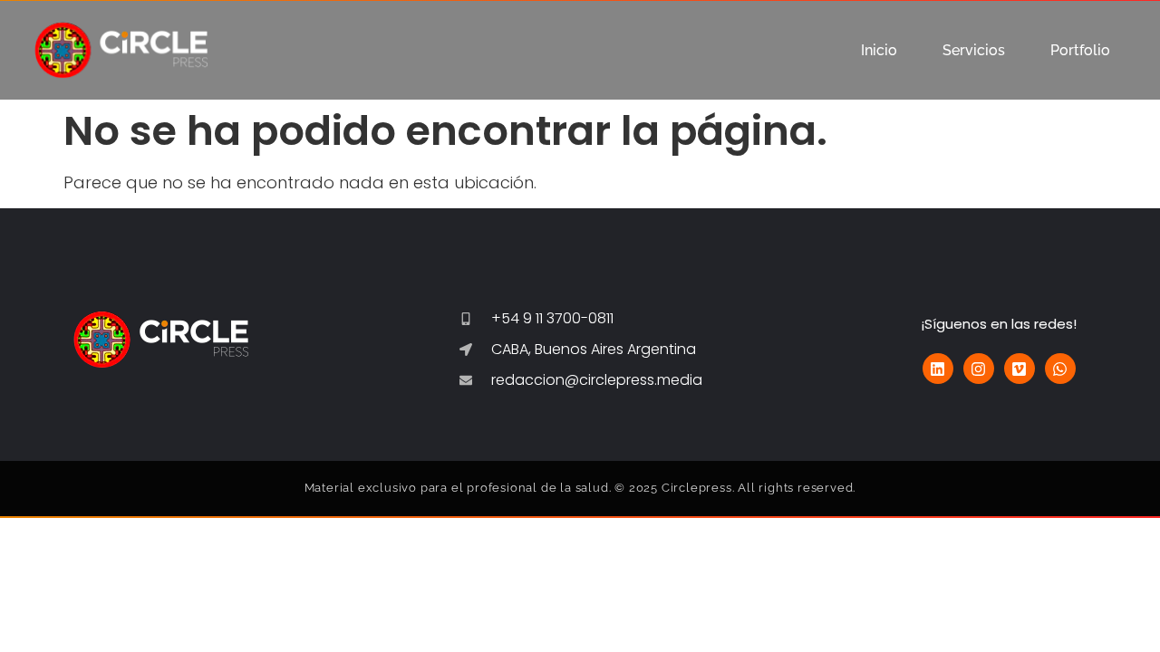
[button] (1085, 51)
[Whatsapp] (1060, 368)
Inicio (879, 50)
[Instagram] (978, 368)
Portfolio (1080, 50)
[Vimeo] (1019, 368)
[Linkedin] (938, 368)
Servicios (973, 50)
